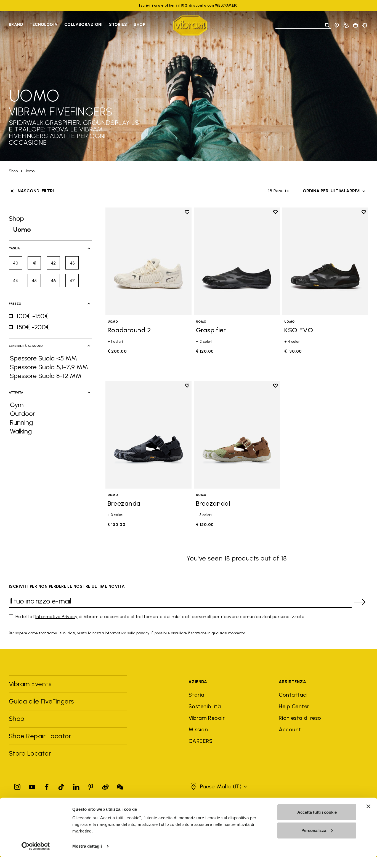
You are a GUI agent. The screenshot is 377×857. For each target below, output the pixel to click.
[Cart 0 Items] (355, 25)
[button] (218, 786)
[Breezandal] (148, 435)
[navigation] (77, 25)
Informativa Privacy (56, 616)
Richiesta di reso (300, 718)
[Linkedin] (76, 785)
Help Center (294, 706)
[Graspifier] (237, 261)
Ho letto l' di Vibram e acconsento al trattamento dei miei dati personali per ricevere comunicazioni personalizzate (159, 616)
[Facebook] (46, 785)
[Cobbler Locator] (346, 25)
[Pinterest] (90, 785)
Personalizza (313, 830)
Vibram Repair (207, 718)
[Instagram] (17, 785)
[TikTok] (61, 785)
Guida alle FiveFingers (42, 701)
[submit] (360, 602)
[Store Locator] (336, 25)
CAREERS (201, 741)
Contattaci (293, 694)
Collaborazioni (83, 24)
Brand (16, 24)
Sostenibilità (205, 706)
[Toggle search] (327, 25)
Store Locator (30, 753)
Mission (198, 729)
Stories (118, 24)
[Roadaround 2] (148, 261)
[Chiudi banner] (368, 806)
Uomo (30, 171)
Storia (197, 694)
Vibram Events (30, 684)
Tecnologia (44, 24)
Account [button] (290, 729)
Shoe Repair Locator (40, 736)
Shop (139, 24)
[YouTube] (32, 785)
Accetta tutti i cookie (317, 812)
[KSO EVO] (325, 261)
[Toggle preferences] (365, 25)
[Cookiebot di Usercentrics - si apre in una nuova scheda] (36, 846)
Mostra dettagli (87, 846)
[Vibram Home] (190, 25)
